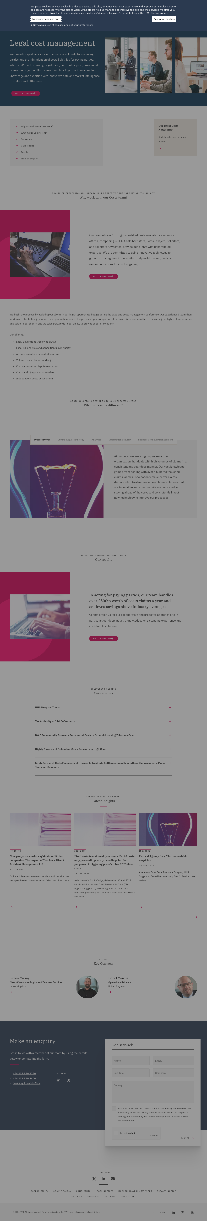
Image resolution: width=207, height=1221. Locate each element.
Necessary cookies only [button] (46, 19)
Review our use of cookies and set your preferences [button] (63, 24)
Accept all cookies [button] (164, 19)
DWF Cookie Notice (156, 13)
